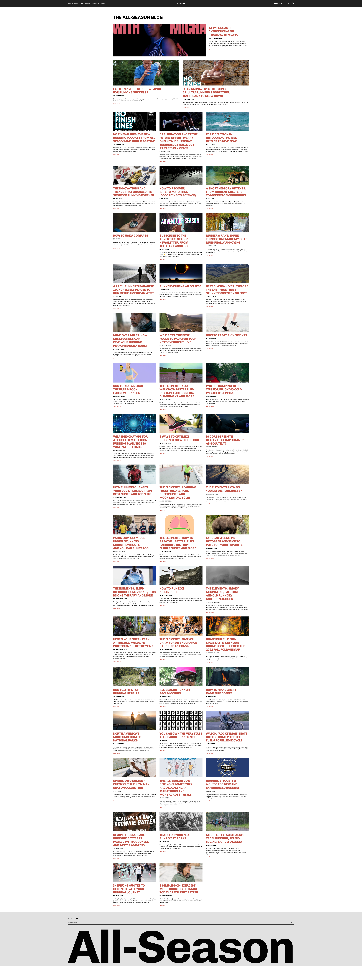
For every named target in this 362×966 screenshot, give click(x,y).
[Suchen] (285, 3)
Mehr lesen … (213, 50)
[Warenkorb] (293, 3)
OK (292, 922)
